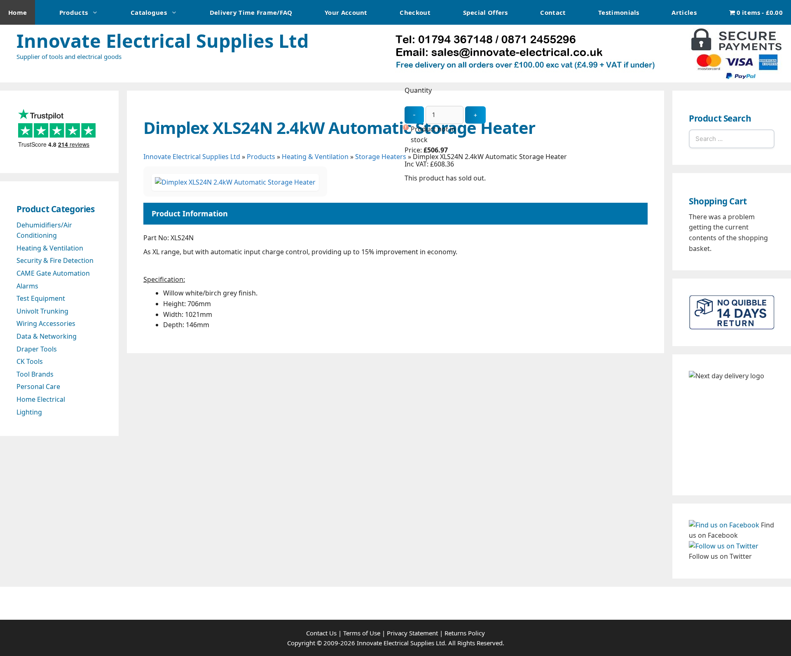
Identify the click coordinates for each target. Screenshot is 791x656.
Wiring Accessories (45, 323)
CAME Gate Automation (53, 273)
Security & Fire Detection (55, 260)
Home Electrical (40, 399)
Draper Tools (36, 349)
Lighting (29, 412)
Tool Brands (35, 374)
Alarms (27, 286)
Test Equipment (40, 298)
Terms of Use (361, 633)
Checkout (415, 12)
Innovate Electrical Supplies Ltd (162, 40)
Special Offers (485, 12)
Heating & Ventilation (315, 156)
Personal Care (38, 386)
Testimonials (618, 12)
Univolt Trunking (42, 311)
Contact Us (321, 633)
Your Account (346, 12)
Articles (684, 12)
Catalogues (149, 12)
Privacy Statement (412, 633)
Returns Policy (465, 633)
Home (17, 12)
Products (73, 12)
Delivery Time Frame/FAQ (251, 12)
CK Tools (29, 361)
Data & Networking (46, 336)
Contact (553, 12)
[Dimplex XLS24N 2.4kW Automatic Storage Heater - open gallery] (235, 182)
